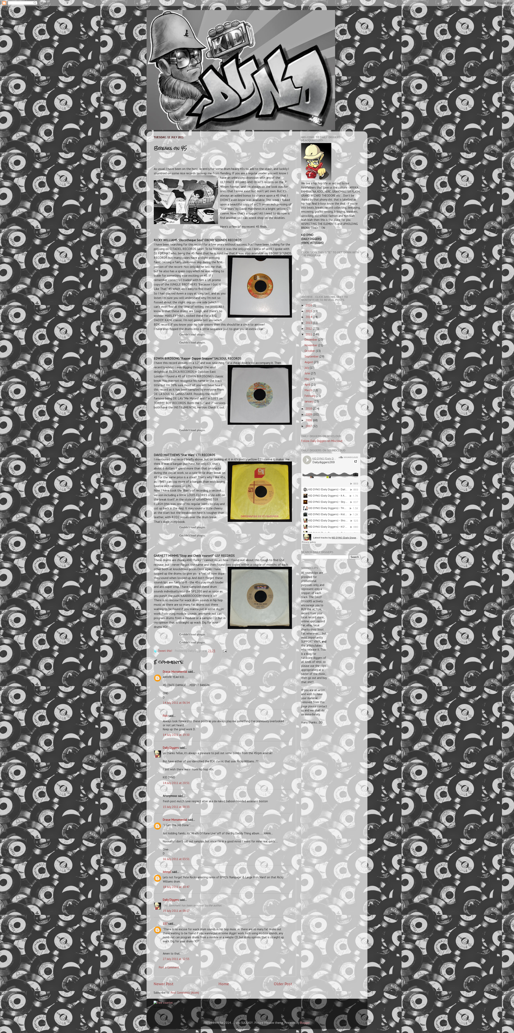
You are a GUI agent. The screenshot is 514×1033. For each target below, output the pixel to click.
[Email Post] (224, 651)
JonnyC (167, 872)
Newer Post (163, 983)
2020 (309, 305)
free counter (158, 1007)
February (310, 396)
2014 (309, 317)
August (309, 362)
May (307, 379)
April (308, 384)
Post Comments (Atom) (185, 992)
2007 (309, 426)
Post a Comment (169, 967)
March (309, 390)
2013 (309, 323)
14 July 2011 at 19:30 (176, 735)
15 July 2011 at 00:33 (176, 807)
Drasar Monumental (175, 671)
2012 (309, 328)
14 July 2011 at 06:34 (176, 703)
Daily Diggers (171, 748)
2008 (309, 420)
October (310, 351)
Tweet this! (165, 651)
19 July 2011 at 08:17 (176, 911)
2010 (309, 408)
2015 (309, 311)
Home (223, 983)
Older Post (283, 983)
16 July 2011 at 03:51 (176, 859)
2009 (309, 414)
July (307, 368)
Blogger (305, 1023)
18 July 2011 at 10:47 (176, 887)
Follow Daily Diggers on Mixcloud (321, 441)
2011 (309, 334)
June (308, 373)
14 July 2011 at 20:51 (176, 783)
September (312, 356)
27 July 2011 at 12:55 (176, 959)
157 (165, 923)
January (309, 401)
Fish (165, 716)
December (311, 339)
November (311, 345)
